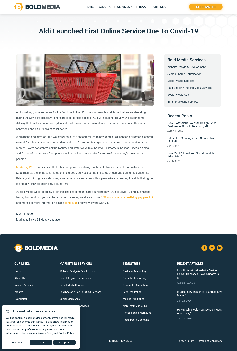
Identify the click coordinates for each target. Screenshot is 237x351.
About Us (19, 278)
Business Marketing (134, 271)
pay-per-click (145, 197)
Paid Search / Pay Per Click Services (189, 87)
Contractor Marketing (135, 285)
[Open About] (110, 7)
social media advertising (122, 197)
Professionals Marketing (137, 312)
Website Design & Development (186, 67)
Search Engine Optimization (184, 74)
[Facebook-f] (204, 248)
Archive (18, 292)
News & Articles (23, 285)
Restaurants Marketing (136, 319)
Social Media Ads (178, 94)
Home (18, 271)
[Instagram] (212, 248)
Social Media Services (180, 81)
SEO (103, 197)
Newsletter (20, 298)
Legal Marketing (132, 292)
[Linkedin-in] (220, 248)
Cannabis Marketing (134, 278)
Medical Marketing (133, 298)
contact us (71, 202)
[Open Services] (132, 7)
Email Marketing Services (182, 101)
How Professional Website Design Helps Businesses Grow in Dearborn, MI (191, 124)
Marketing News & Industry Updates (38, 219)
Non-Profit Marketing (135, 305)
